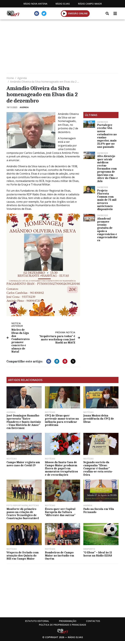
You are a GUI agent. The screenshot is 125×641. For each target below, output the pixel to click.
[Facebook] (36, 13)
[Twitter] (44, 13)
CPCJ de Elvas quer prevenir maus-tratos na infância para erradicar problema (62, 420)
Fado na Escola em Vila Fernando (98, 510)
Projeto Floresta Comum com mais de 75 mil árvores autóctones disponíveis (106, 200)
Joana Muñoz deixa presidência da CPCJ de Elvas (98, 418)
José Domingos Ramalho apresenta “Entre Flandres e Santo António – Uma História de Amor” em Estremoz (24, 422)
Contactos (93, 621)
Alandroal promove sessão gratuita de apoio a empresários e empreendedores (107, 229)
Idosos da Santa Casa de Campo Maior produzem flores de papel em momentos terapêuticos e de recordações (61, 468)
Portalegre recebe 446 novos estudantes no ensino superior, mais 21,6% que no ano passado (107, 135)
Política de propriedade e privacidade (62, 624)
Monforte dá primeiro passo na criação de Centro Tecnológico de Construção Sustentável (23, 513)
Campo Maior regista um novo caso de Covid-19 (23, 464)
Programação (67, 621)
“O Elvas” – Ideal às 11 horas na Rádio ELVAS (97, 554)
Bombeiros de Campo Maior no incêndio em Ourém (59, 555)
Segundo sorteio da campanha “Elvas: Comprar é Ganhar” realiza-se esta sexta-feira (98, 468)
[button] (64, 13)
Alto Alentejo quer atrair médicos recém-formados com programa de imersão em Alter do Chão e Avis (107, 168)
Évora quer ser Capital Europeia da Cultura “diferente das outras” (60, 512)
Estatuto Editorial (37, 621)
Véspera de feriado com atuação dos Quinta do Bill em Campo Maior (23, 555)
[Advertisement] (62, 47)
